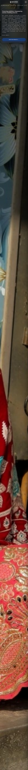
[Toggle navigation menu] (26, 2)
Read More (6, 35)
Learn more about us (14, 39)
